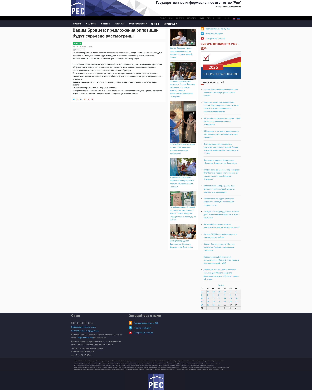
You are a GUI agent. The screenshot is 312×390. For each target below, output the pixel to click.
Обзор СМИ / (203, 365)
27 (202, 292)
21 (225, 301)
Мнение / (178, 365)
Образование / (210, 365)
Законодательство (138, 24)
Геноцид (155, 24)
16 (236, 298)
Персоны (210, 18)
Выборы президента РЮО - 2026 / (135, 363)
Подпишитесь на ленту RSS (217, 29)
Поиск (227, 18)
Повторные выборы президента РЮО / (171, 367)
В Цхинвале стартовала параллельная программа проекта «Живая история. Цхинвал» (221, 134)
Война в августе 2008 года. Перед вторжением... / (123, 361)
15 (230, 298)
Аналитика (91, 24)
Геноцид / (147, 363)
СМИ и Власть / (172, 369)
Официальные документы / (129, 367)
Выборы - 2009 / (159, 361)
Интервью (105, 24)
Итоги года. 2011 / (107, 365)
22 (230, 301)
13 (219, 298)
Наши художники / (194, 365)
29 (213, 292)
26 (213, 305)
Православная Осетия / (224, 367)
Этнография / (215, 369)
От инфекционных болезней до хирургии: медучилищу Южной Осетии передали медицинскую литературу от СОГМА (183, 213)
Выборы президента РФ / (217, 361)
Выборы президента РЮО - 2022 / (118, 363)
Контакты (180, 18)
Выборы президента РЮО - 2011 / (82, 363)
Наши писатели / (185, 365)
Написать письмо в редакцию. (85, 331)
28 (208, 292)
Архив (221, 285)
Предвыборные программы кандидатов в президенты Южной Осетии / (92, 369)
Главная (163, 18)
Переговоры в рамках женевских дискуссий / (148, 367)
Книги (219, 18)
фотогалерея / (192, 369)
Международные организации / (167, 365)
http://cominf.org (85, 337)
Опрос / (120, 367)
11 (208, 298)
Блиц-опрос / (92, 361)
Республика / (164, 369)
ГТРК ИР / (175, 363)
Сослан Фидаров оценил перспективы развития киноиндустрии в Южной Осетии (221, 92)
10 (202, 298)
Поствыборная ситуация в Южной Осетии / (206, 367)
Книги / (120, 365)
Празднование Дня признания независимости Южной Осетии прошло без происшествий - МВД (221, 260)
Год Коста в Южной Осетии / (165, 363)
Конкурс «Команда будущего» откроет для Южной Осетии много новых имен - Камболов (221, 214)
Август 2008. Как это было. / (81, 361)
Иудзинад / (115, 365)
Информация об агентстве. (83, 327)
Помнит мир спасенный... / (188, 367)
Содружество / (180, 369)
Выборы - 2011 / (168, 361)
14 (225, 298)
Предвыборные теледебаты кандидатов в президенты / (125, 369)
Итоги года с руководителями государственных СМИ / (88, 365)
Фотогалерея (191, 18)
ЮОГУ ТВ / (222, 369)
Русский (238, 19)
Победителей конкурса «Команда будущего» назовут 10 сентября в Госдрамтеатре (219, 201)
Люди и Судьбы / (135, 365)
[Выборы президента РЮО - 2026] (221, 65)
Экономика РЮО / (207, 369)
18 (208, 301)
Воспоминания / (141, 361)
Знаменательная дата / (192, 363)
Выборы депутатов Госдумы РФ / (201, 361)
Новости (77, 24)
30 (219, 292)
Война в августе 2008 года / (103, 361)
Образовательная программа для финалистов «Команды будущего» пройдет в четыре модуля (219, 189)
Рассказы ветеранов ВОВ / (147, 369)
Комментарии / (126, 365)
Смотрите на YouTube (215, 38)
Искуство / (217, 363)
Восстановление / (150, 361)
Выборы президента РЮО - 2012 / (100, 363)
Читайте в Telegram (214, 34)
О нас (171, 18)
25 (208, 305)
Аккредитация (170, 24)
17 (202, 301)
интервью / (211, 363)
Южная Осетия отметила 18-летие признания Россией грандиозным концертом (219, 247)
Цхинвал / (199, 369)
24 (202, 305)
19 (213, 301)
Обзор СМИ (119, 24)
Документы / (181, 363)
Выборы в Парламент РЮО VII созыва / (183, 361)
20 (219, 301)
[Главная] (156, 382)
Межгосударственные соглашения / (149, 365)
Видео (202, 18)
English (234, 19)
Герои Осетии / (153, 363)
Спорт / (187, 369)
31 (225, 292)
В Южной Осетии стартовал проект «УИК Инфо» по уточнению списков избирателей (222, 121)
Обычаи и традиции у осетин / (110, 367)
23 (236, 301)
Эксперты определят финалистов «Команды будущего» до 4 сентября (181, 244)
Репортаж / (158, 369)
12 (213, 298)
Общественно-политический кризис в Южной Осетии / (88, 367)
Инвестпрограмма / (203, 363)
